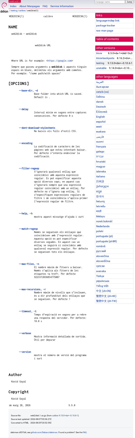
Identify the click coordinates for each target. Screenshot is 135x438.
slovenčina (102, 256)
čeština (100, 96)
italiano (100, 176)
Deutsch (101, 106)
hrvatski (101, 161)
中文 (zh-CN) (103, 290)
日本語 (100, 181)
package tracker (105, 25)
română (100, 246)
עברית (99, 156)
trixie (99, 53)
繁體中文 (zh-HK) (106, 296)
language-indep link (107, 20)
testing (14, 10)
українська (102, 281)
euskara (101, 131)
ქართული (102, 186)
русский (101, 251)
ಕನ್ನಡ (99, 191)
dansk (99, 101)
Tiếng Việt (102, 286)
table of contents (107, 39)
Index (13, 6)
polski (99, 231)
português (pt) (104, 236)
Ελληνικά (101, 111)
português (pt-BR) (106, 241)
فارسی (100, 136)
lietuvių (100, 201)
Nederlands (103, 226)
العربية (99, 81)
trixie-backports (105, 58)
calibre (22, 10)
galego (100, 151)
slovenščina (103, 261)
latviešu (100, 206)
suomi (100, 141)
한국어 (100, 196)
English (100, 116)
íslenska (101, 171)
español (101, 121)
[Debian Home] (4, 6)
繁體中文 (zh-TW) (106, 301)
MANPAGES (14, 1)
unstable (101, 68)
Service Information (62, 6)
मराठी (98, 211)
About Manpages (29, 6)
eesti (99, 126)
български (102, 86)
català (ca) (102, 91)
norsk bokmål (104, 221)
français (101, 146)
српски (100, 266)
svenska (101, 271)
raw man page (104, 30)
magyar (100, 166)
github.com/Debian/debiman (44, 432)
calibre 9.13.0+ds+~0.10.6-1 (65, 415)
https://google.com (60, 60)
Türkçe (100, 276)
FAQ (45, 6)
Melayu (100, 216)
